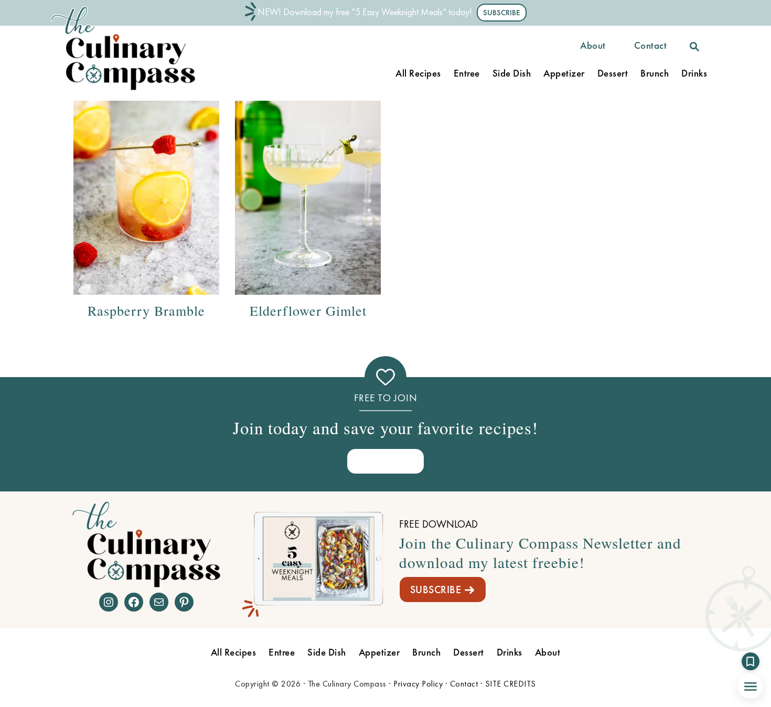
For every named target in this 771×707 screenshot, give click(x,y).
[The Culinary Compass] (134, 90)
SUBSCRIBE (436, 589)
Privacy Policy (418, 683)
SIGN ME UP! (385, 461)
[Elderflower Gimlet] (308, 198)
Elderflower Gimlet (308, 310)
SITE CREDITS (510, 683)
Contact (464, 683)
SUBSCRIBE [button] (501, 12)
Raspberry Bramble (146, 310)
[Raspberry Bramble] (146, 198)
